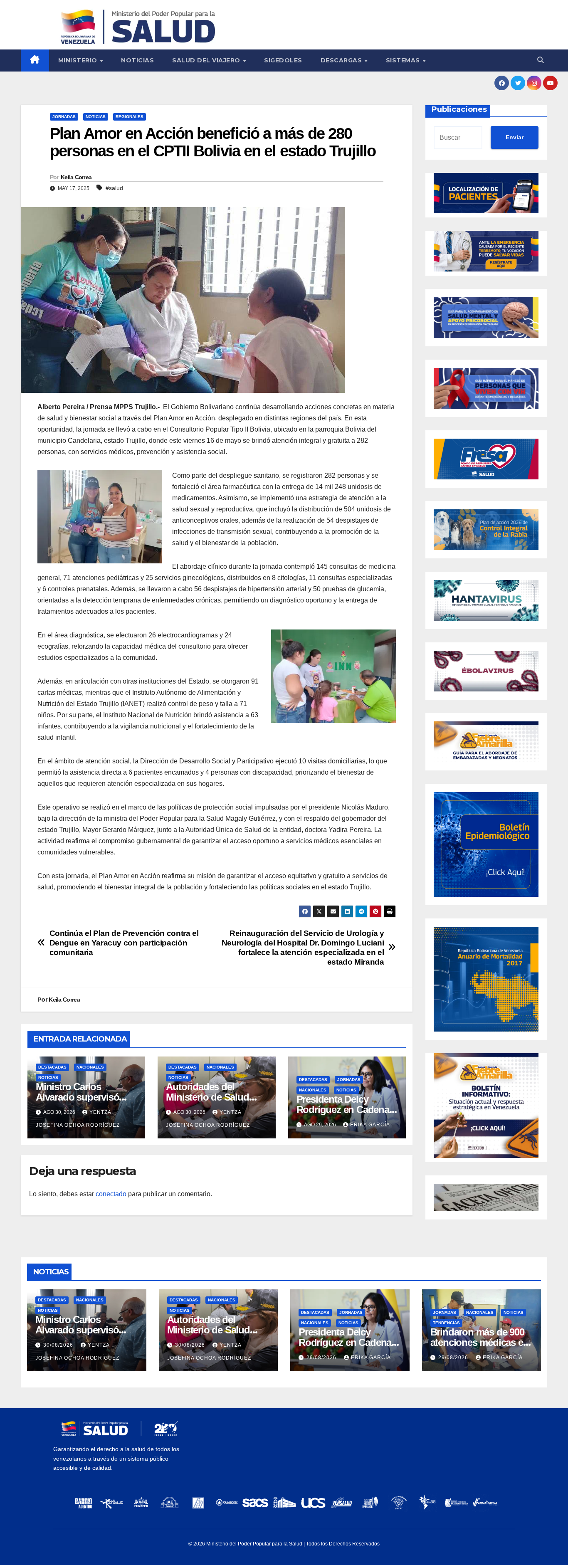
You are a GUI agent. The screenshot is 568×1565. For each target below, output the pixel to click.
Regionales (129, 116)
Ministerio (78, 60)
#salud (114, 188)
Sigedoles (283, 60)
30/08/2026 (59, 1345)
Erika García (370, 1125)
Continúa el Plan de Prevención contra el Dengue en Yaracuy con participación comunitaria (124, 943)
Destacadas (52, 1067)
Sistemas (404, 60)
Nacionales (90, 1067)
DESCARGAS (342, 60)
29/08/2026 (322, 1357)
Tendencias (446, 1323)
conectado (111, 1193)
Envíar (515, 137)
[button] (540, 60)
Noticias (137, 60)
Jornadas (64, 116)
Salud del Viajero (207, 60)
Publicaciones (459, 109)
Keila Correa (76, 177)
